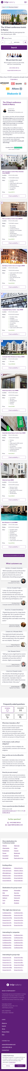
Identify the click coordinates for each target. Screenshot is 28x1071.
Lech (3, 903)
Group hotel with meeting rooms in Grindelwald (7, 880)
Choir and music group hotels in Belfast (7, 870)
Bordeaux (16, 900)
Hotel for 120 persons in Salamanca (19, 870)
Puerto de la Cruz (18, 858)
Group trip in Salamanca (7, 965)
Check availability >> (14, 196)
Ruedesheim (5, 850)
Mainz (15, 848)
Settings (8, 1065)
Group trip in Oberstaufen (7, 960)
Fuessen (16, 850)
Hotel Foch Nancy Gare (8, 390)
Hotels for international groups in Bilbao (7, 875)
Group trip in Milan (7, 922)
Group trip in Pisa (7, 917)
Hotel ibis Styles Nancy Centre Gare (12, 433)
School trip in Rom (7, 935)
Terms (3, 1029)
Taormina (16, 893)
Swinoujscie (5, 895)
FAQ (3, 1034)
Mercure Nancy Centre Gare (10, 218)
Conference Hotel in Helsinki (7, 940)
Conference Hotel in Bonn (19, 942)
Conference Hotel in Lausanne (7, 945)
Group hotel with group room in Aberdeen (19, 878)
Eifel (3, 893)
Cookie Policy (12, 1062)
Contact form (5, 1050)
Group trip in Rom (19, 965)
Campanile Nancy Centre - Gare (11, 309)
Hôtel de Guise (6, 480)
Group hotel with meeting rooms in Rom (19, 880)
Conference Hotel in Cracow (7, 947)
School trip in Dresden (19, 940)
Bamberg (16, 855)
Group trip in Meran (7, 970)
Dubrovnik (17, 898)
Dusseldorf (5, 855)
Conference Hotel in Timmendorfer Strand (7, 915)
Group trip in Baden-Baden (19, 957)
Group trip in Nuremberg (7, 920)
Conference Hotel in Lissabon (7, 937)
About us (4, 1023)
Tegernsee (16, 845)
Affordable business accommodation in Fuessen (7, 873)
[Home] (14, 985)
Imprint (4, 1026)
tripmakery (14, 79)
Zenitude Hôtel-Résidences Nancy (11, 356)
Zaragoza (16, 903)
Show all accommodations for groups (14, 555)
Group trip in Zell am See (19, 922)
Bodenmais (17, 853)
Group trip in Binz (7, 967)
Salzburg (4, 898)
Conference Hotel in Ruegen (19, 945)
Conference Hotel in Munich (19, 947)
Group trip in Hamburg (19, 920)
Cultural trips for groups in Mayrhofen (19, 868)
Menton (4, 845)
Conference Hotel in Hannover (7, 942)
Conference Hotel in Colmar (19, 912)
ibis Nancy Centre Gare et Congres (11, 265)
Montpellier (17, 890)
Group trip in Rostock (19, 917)
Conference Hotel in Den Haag (19, 935)
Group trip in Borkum (19, 962)
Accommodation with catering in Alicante (7, 878)
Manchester (17, 895)
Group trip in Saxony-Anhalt (19, 960)
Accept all (20, 1065)
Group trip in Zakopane (19, 970)
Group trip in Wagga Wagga (19, 915)
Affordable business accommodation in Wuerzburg (7, 868)
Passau (4, 853)
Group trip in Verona (7, 925)
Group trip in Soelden (19, 925)
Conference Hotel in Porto (7, 912)
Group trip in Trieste (7, 962)
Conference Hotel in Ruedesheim (19, 937)
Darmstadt (5, 858)
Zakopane (5, 890)
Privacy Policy (5, 1031)
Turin (3, 900)
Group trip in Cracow (19, 967)
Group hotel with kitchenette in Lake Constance (19, 875)
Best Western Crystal (8, 522)
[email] (25, 2)
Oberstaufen (5, 848)
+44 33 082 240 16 (14, 68)
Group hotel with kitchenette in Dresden (19, 873)
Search (14, 47)
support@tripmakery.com (14, 70)
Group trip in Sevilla (7, 957)
